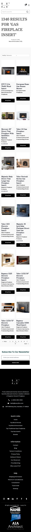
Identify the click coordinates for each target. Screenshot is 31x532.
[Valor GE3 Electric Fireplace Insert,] (8, 210)
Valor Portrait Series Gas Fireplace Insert (22, 179)
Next (26, 344)
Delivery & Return (15, 457)
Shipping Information (15, 476)
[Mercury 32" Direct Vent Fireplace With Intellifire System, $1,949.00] (8, 115)
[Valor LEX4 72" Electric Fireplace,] (8, 307)
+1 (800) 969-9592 (17, 400)
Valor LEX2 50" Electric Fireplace (22, 275)
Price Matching (15, 463)
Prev (5, 341)
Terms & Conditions (15, 451)
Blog (15, 448)
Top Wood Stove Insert (15, 425)
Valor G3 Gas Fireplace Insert (21, 131)
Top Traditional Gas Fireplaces (15, 428)
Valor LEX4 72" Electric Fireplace (7, 323)
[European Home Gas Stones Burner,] (23, 70)
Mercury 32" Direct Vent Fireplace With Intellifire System (7, 133)
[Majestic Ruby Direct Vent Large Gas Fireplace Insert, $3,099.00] (8, 163)
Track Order (15, 485)
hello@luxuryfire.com (16, 403)
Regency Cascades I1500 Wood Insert (22, 323)
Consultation (15, 482)
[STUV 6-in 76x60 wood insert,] (8, 70)
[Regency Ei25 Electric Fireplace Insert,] (8, 260)
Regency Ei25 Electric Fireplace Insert (6, 276)
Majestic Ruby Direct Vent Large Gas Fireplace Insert (7, 180)
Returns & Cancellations (15, 479)
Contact (15, 445)
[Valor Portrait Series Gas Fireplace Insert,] (23, 163)
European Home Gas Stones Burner (22, 86)
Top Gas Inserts (15, 431)
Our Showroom (15, 460)
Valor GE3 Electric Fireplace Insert (5, 227)
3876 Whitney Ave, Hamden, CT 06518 (17, 406)
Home (15, 419)
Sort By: (4, 55)
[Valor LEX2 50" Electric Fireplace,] (23, 260)
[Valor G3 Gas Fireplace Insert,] (23, 115)
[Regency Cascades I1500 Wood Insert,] (23, 307)
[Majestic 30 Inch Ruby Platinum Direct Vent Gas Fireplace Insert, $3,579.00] (23, 210)
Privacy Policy (15, 454)
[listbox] (12, 55)
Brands (15, 434)
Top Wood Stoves (15, 422)
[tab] (15, 39)
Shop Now (8, 100)
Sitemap (15, 488)
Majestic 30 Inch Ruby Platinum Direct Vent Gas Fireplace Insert (22, 229)
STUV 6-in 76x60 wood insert (6, 86)
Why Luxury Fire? (15, 466)
